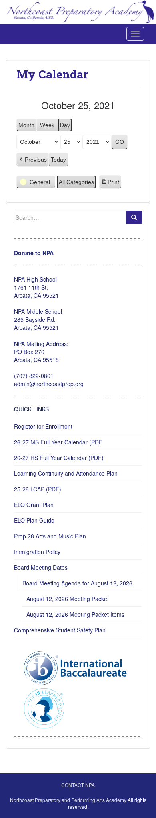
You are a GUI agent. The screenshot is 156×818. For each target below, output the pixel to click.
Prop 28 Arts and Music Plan (50, 536)
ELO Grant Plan (34, 505)
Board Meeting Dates (41, 567)
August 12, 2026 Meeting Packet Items (75, 614)
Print (110, 184)
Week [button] (47, 125)
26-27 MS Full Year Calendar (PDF (58, 442)
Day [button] (65, 125)
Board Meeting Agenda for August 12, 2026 (77, 583)
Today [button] (58, 159)
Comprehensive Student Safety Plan (60, 630)
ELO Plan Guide (34, 520)
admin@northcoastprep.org (49, 384)
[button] (32, 160)
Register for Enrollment (43, 426)
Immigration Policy (37, 552)
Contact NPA (78, 784)
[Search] (134, 217)
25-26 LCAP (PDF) (37, 489)
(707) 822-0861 (34, 376)
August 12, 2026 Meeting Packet (67, 599)
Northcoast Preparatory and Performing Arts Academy (68, 799)
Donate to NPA (34, 253)
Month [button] (26, 125)
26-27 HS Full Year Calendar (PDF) (59, 458)
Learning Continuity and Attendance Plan (66, 473)
